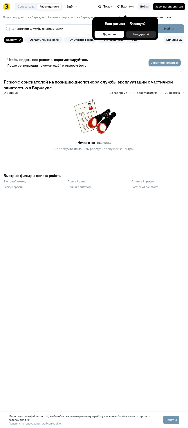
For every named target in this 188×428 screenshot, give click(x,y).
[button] (144, 6)
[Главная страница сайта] (6, 6)
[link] (105, 7)
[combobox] (68, 29)
